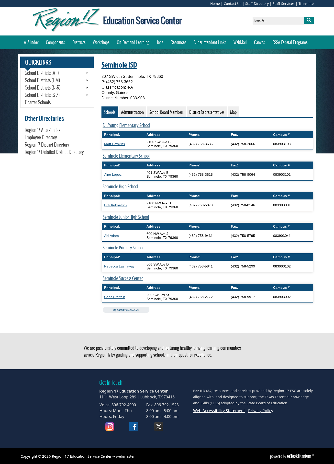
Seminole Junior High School (126, 217)
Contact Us (232, 3)
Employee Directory (41, 137)
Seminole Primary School (123, 247)
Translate (306, 3)
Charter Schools (38, 102)
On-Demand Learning (133, 42)
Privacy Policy (260, 410)
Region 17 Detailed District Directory (54, 152)
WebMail (242, 42)
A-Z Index (31, 42)
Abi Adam (111, 236)
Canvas (261, 42)
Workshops (103, 42)
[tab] (109, 111)
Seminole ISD (119, 64)
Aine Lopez (113, 174)
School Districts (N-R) (42, 88)
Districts (79, 42)
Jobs (160, 42)
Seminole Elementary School (126, 155)
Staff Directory (257, 3)
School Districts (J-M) (42, 80)
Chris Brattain (114, 297)
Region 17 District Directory (47, 145)
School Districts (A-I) (42, 73)
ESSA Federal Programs (290, 42)
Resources (178, 42)
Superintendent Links (210, 42)
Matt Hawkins (114, 144)
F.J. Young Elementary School (126, 125)
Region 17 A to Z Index (42, 130)
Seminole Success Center (123, 278)
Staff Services (284, 3)
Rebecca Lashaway (119, 266)
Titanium (299, 456)
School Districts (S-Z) (42, 95)
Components (55, 42)
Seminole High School (120, 186)
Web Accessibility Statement (219, 410)
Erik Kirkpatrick (115, 205)
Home (215, 3)
